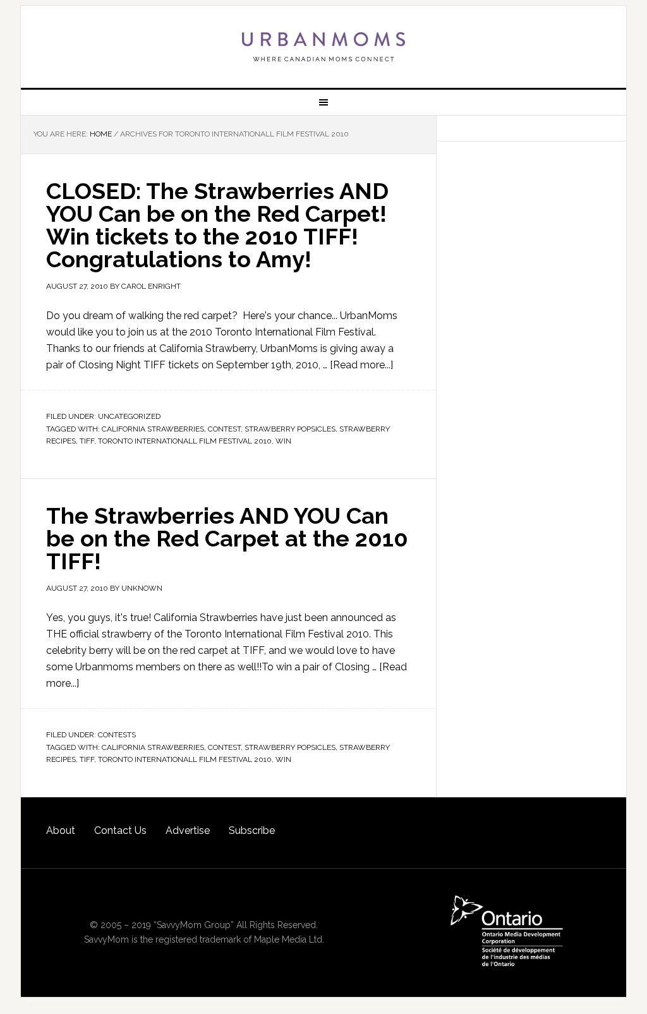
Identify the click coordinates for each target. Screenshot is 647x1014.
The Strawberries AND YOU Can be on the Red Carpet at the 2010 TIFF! (227, 538)
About (60, 830)
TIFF (87, 441)
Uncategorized (129, 416)
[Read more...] (361, 365)
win (283, 441)
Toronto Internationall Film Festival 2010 (185, 441)
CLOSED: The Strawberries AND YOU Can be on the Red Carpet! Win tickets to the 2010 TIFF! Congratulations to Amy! (217, 225)
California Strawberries (153, 429)
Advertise (188, 830)
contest (224, 429)
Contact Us (120, 830)
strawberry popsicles (290, 429)
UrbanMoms (323, 46)
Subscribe (252, 830)
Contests (117, 734)
